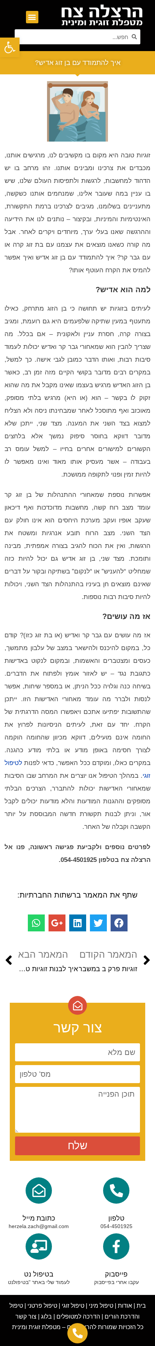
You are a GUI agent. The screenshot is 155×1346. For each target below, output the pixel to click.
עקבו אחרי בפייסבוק (116, 1282)
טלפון (116, 1218)
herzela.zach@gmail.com (39, 1226)
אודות (125, 1305)
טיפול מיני (101, 1305)
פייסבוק (116, 1274)
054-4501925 (116, 1226)
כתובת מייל (39, 1218)
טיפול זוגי (73, 1305)
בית (141, 1305)
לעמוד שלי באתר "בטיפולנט (39, 1282)
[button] (32, 17)
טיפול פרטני (42, 1305)
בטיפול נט (38, 1274)
